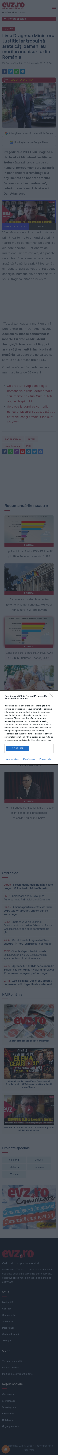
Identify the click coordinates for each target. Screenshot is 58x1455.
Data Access (29, 759)
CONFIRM (17, 748)
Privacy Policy (45, 759)
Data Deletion (12, 759)
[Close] (52, 696)
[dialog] (29, 728)
